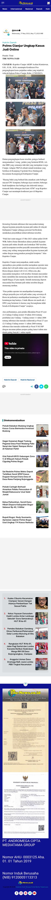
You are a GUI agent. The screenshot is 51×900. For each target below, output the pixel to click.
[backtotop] (25, 684)
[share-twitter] (41, 386)
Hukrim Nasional (28, 380)
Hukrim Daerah (9, 42)
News (4, 9)
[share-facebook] (36, 386)
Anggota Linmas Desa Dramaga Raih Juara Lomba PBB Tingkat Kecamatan (20, 662)
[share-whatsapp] (46, 386)
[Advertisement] (25, 563)
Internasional (16, 9)
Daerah (39, 9)
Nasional (29, 9)
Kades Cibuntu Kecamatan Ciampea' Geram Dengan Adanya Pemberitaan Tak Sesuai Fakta (20, 602)
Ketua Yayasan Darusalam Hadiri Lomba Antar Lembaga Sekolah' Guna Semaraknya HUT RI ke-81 (20, 617)
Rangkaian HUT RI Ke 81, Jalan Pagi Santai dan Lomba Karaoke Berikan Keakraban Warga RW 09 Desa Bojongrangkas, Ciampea (20, 648)
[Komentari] (3, 386)
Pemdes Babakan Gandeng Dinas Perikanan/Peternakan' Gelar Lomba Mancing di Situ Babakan (20, 632)
